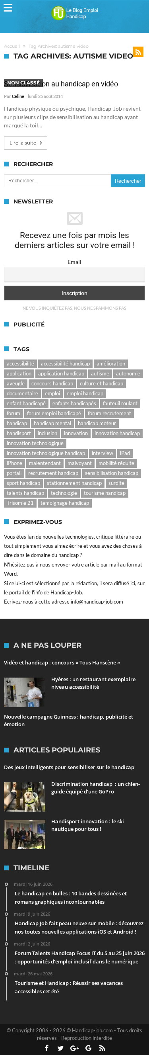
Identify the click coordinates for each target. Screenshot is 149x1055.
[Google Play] (88, 1048)
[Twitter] (60, 1048)
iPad (125, 453)
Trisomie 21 (20, 503)
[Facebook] (47, 1048)
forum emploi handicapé (54, 413)
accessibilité (20, 363)
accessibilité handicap (65, 363)
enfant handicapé (26, 403)
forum (13, 413)
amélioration (111, 363)
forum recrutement (109, 413)
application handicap (61, 373)
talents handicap (25, 493)
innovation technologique (35, 443)
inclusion (47, 433)
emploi (52, 393)
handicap (17, 423)
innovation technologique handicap (46, 453)
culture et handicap (101, 383)
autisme (100, 373)
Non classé (23, 83)
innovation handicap (117, 433)
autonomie (128, 373)
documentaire (22, 393)
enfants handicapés (74, 403)
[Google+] (74, 1048)
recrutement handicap (53, 473)
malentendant (45, 463)
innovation (76, 433)
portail (14, 473)
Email (74, 261)
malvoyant (80, 463)
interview (102, 453)
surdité (116, 483)
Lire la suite (23, 143)
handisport (19, 433)
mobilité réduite (116, 463)
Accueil (12, 46)
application (19, 373)
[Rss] (102, 1048)
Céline (18, 96)
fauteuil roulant (120, 403)
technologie (64, 493)
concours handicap (52, 383)
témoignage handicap (65, 503)
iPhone (14, 463)
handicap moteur (97, 423)
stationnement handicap (74, 483)
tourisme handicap (105, 493)
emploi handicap (85, 393)
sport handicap (23, 483)
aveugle (16, 383)
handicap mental (52, 423)
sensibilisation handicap (111, 473)
